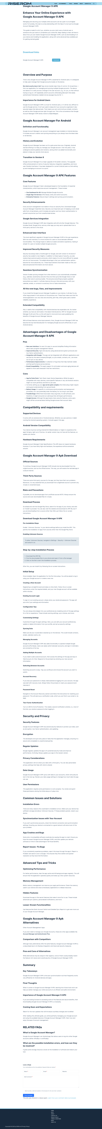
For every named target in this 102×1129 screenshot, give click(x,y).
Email (45, 1071)
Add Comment (28, 1077)
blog (56, 3)
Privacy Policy (55, 1117)
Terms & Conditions (56, 1118)
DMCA (52, 1120)
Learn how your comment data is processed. (62, 1098)
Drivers (76, 3)
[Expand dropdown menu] (67, 4)
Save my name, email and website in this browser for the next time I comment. (43, 1090)
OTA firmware (62, 3)
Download (56, 60)
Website (64, 1071)
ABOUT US (53, 1122)
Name (26, 1071)
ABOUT (52, 1113)
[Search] (93, 3)
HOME (52, 1110)
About (81, 3)
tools (70, 3)
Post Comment (28, 1095)
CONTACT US (54, 1115)
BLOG (52, 1112)
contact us (88, 3)
